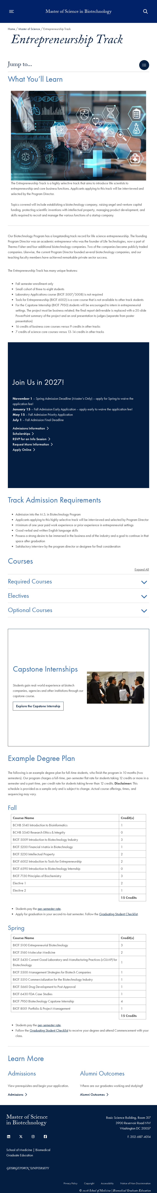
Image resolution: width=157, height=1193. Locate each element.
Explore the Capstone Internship (38, 706)
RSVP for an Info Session (30, 439)
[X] (21, 1136)
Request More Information (31, 444)
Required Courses (30, 581)
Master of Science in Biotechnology (78, 12)
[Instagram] (33, 1136)
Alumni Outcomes (92, 1094)
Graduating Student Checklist (118, 914)
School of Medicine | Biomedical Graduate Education (28, 1152)
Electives (18, 596)
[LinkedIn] (8, 1136)
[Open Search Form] (145, 11)
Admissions (15, 1094)
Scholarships (21, 433)
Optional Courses (30, 610)
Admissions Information (29, 428)
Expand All (142, 569)
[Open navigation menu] (11, 11)
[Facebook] (45, 1136)
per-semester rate (49, 908)
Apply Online (22, 449)
